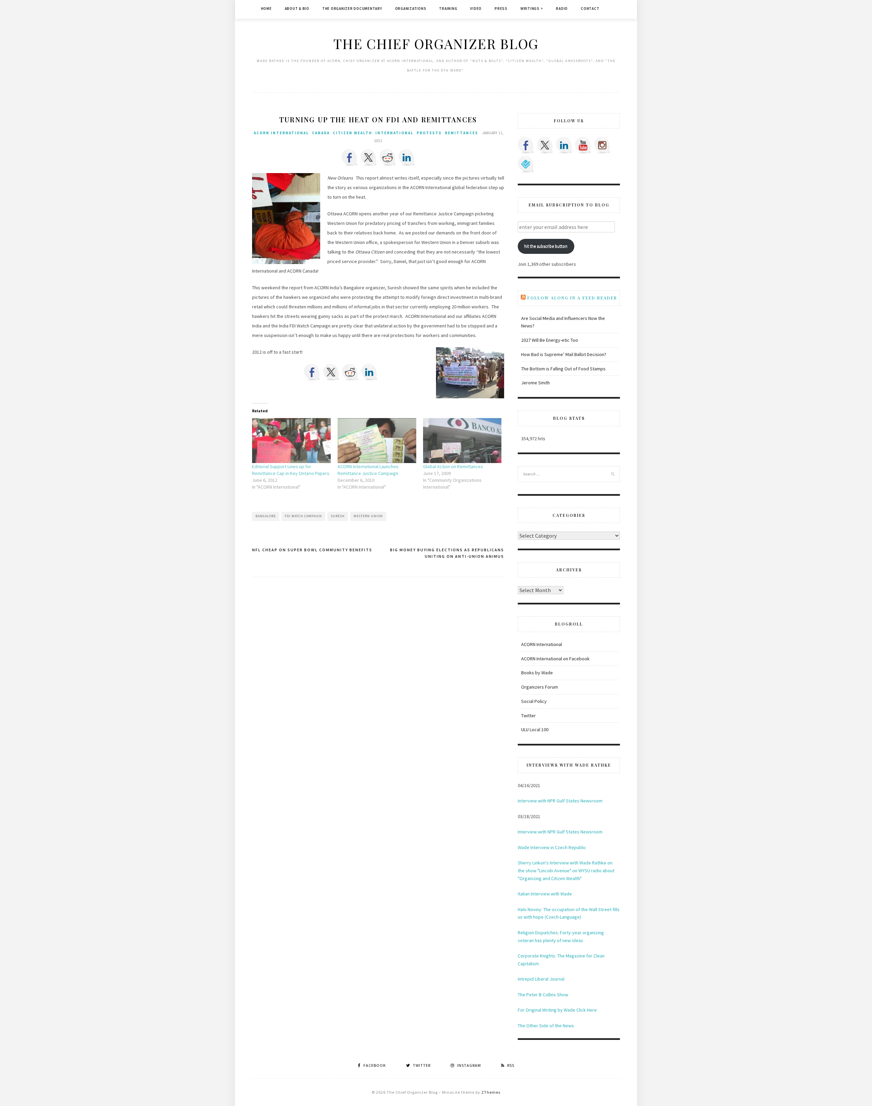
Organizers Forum (539, 687)
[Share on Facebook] (349, 157)
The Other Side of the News (546, 1026)
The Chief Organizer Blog (436, 43)
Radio (562, 8)
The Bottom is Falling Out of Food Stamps (563, 369)
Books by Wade (537, 673)
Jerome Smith (535, 383)
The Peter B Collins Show (543, 995)
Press (501, 8)
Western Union (368, 516)
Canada (321, 132)
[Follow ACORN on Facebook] (526, 145)
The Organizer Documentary (352, 8)
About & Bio (297, 8)
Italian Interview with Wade (545, 894)
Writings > (531, 8)
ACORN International (281, 132)
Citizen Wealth (352, 132)
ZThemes (490, 1092)
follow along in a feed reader (572, 298)
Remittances (461, 132)
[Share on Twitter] (368, 157)
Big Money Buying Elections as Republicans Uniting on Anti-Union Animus (447, 553)
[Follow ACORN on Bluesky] (526, 164)
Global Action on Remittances (453, 466)
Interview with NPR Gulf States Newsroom (560, 801)
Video (476, 8)
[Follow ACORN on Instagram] (602, 145)
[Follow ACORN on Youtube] (583, 145)
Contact (590, 8)
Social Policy (534, 701)
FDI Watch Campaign (303, 516)
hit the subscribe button (545, 246)
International (394, 132)
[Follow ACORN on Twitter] (545, 145)
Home (266, 8)
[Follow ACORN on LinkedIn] (564, 145)
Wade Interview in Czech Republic (552, 847)
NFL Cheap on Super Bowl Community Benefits (312, 549)
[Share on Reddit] (387, 157)
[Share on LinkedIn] (407, 157)
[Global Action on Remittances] (462, 440)
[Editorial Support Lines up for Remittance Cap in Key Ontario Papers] (291, 440)
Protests (429, 132)
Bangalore (265, 516)
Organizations (410, 8)
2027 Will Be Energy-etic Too (549, 340)
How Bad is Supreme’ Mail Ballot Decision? (563, 354)
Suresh (338, 516)
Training (448, 8)
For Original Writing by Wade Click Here (557, 1010)
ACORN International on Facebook (555, 659)
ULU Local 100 (534, 729)
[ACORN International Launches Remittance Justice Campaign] (377, 440)
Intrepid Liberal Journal (541, 979)
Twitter (528, 715)
